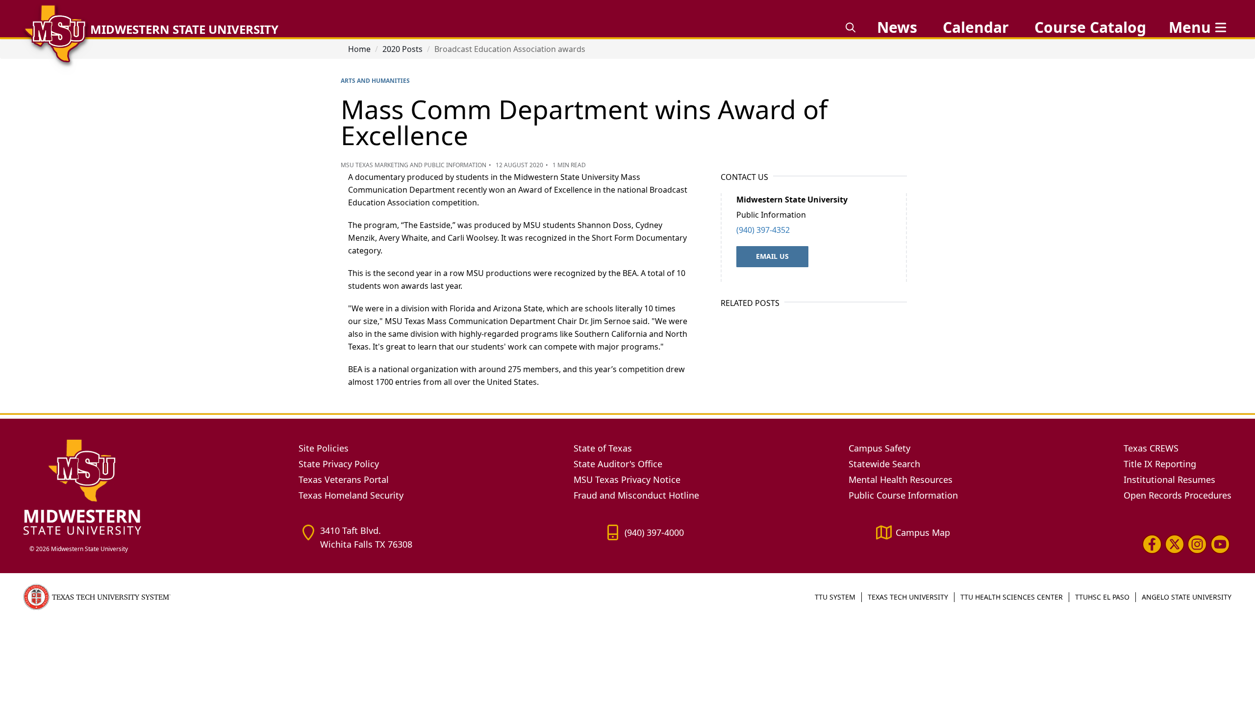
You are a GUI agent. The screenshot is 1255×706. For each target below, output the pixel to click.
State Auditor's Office (618, 464)
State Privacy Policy (339, 464)
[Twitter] (1174, 543)
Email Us (772, 256)
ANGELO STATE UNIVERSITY (1186, 597)
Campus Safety (879, 448)
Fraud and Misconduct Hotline (636, 495)
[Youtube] (1220, 543)
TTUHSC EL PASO (1102, 597)
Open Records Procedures (1177, 495)
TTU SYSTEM (835, 597)
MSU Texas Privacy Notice (627, 479)
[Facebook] (1152, 543)
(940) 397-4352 (763, 230)
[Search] (850, 27)
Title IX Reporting (1160, 464)
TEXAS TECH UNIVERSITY (908, 597)
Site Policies (324, 448)
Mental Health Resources (901, 479)
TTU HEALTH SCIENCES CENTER (1011, 597)
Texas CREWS (1151, 448)
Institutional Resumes (1169, 479)
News (897, 27)
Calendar (976, 27)
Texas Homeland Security (351, 495)
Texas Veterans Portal (344, 479)
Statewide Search (884, 464)
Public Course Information (903, 495)
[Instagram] (1197, 543)
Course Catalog (1090, 27)
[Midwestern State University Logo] (155, 486)
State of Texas (603, 448)
